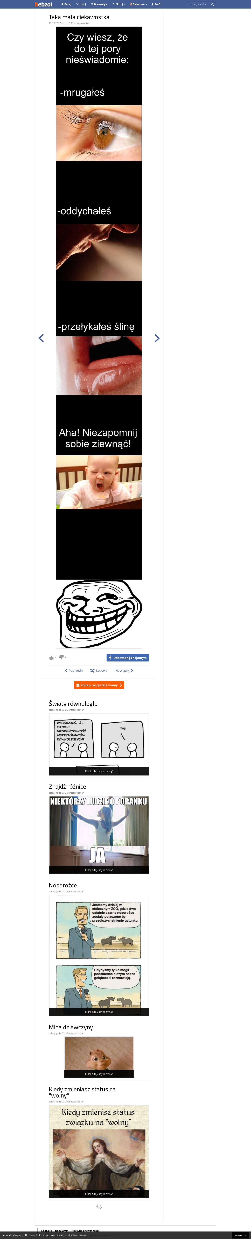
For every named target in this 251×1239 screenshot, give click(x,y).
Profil (158, 4)
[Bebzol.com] (43, 4)
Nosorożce (63, 886)
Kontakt (46, 1230)
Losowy (101, 670)
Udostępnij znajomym (130, 658)
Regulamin (61, 1230)
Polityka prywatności (85, 1230)
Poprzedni (75, 670)
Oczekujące (101, 4)
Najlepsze (139, 4)
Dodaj (67, 4)
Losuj (82, 4)
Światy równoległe (73, 704)
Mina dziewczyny (71, 1028)
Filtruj (119, 4)
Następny (122, 670)
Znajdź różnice (67, 787)
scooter (85, 23)
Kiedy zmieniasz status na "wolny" (82, 1093)
